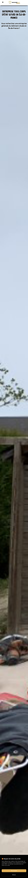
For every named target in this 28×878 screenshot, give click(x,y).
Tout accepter (14, 870)
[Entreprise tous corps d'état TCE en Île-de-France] (14, 4)
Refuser (14, 874)
